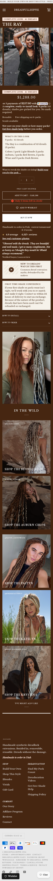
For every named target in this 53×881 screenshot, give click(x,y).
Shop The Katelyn (20, 639)
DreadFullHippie (12, 852)
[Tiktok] (10, 872)
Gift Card (8, 789)
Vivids (6, 784)
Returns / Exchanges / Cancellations (22, 862)
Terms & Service (28, 865)
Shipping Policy (37, 794)
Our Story (8, 806)
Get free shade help (12, 129)
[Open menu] (6, 10)
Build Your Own (12, 768)
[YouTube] (24, 872)
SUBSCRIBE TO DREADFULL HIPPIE (32, 860)
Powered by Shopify (13, 868)
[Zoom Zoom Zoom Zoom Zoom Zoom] (26, 57)
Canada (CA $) (12, 836)
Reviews (7, 816)
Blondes (7, 779)
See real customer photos (15, 238)
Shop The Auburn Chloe (25, 525)
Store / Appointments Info (16, 855)
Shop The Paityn (19, 583)
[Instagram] (17, 872)
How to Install (10, 316)
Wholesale (8, 860)
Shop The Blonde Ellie (24, 469)
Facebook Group (36, 857)
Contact (7, 822)
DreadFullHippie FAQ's (14, 857)
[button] (26, 103)
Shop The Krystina (21, 695)
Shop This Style (12, 774)
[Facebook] (3, 872)
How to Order (9, 323)
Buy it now (27, 218)
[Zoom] (9, 80)
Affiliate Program (13, 811)
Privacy (43, 865)
